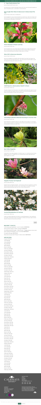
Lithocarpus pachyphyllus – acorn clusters (14, 227)
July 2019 (6, 361)
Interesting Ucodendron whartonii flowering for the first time (20, 117)
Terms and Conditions (8, 389)
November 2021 (8, 323)
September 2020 (8, 341)
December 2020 (8, 337)
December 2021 (8, 322)
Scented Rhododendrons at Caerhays (13, 212)
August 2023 (7, 292)
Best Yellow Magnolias (9, 149)
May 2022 (6, 314)
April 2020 (6, 350)
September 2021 (8, 325)
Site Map (5, 392)
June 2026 (6, 242)
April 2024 (6, 279)
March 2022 (7, 317)
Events (13, 56)
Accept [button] (20, 403)
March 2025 (7, 265)
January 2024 (7, 284)
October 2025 (7, 255)
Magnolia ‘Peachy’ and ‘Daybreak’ (12, 180)
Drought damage (8, 233)
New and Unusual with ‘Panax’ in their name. (14, 234)
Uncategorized (17, 14)
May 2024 (6, 278)
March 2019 (7, 368)
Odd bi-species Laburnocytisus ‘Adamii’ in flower (16, 85)
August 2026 (7, 239)
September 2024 (8, 271)
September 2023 (8, 291)
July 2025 (6, 260)
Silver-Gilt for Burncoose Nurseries (13, 54)
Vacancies (6, 387)
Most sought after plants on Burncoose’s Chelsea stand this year (19, 12)
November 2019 (8, 356)
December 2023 (8, 286)
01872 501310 (24, 380)
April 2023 (6, 299)
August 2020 (7, 343)
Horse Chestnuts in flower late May (13, 44)
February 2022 (7, 319)
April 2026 (6, 245)
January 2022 (7, 320)
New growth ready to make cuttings (12, 228)
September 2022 (8, 309)
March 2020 (7, 351)
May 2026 (6, 243)
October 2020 (7, 340)
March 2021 (7, 332)
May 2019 (6, 364)
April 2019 (6, 366)
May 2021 (6, 328)
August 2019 (7, 359)
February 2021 (7, 333)
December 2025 (8, 252)
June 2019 (6, 363)
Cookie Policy (6, 391)
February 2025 (7, 266)
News (14, 14)
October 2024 (7, 270)
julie (6, 14)
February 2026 (7, 248)
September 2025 (8, 256)
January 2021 (7, 335)
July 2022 (6, 310)
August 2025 (7, 258)
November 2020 (8, 338)
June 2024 (6, 276)
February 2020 (7, 353)
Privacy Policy (6, 390)
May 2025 (6, 261)
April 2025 (6, 263)
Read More (23, 403)
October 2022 (7, 307)
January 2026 (7, 250)
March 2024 (7, 281)
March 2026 (7, 247)
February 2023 (7, 302)
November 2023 (8, 288)
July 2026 (6, 240)
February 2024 (7, 283)
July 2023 (6, 294)
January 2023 (7, 304)
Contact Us (6, 386)
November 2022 (8, 306)
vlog (13, 46)
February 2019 (7, 369)
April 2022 (6, 315)
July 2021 (6, 327)
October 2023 (7, 289)
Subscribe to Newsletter (9, 388)
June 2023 (6, 296)
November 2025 (8, 253)
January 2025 (7, 268)
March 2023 (7, 301)
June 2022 (6, 312)
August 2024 (7, 273)
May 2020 (6, 348)
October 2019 (7, 358)
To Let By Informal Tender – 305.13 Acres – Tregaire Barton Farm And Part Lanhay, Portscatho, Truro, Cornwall (20, 231)
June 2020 (6, 346)
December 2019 (8, 355)
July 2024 (6, 274)
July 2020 (6, 345)
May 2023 (6, 297)
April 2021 (6, 330)
